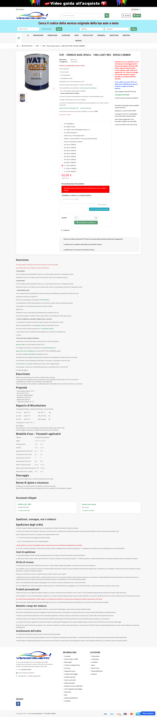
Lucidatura (66, 35)
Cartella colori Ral (69, 677)
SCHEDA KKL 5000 (24, 504)
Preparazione (38, 35)
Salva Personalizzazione (99, 209)
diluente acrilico (40, 325)
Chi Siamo (21, 9)
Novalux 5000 (20, 344)
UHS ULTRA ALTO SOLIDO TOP (69, 108)
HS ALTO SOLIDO (85, 108)
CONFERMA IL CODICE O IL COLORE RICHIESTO (76, 195)
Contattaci (67, 701)
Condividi (66, 230)
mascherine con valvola (24, 364)
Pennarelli (101, 35)
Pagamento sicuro (69, 671)
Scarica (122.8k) (88, 510)
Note (65, 695)
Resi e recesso (148, 713)
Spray (76, 35)
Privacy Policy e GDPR (71, 659)
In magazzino (63, 62)
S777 (43, 344)
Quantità (64, 218)
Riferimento (62, 59)
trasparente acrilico (47, 328)
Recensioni (67, 692)
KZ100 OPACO (44, 300)
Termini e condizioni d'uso (72, 665)
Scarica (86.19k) (24, 510)
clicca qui (37, 306)
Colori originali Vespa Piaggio (73, 689)
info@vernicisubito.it (29, 354)
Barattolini (114, 35)
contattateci (31, 351)
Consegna (67, 656)
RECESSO (78, 41)
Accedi (126, 15)
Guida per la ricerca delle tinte (73, 686)
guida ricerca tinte (21, 351)
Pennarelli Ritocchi (97, 671)
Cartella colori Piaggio (71, 674)
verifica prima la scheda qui (88, 88)
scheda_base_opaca (89, 504)
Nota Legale (68, 662)
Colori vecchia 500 (70, 680)
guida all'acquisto (49, 348)
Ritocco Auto (88, 35)
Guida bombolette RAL (71, 698)
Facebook (18, 704)
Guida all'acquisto (69, 683)
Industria (126, 35)
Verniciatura (52, 35)
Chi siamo (67, 668)
